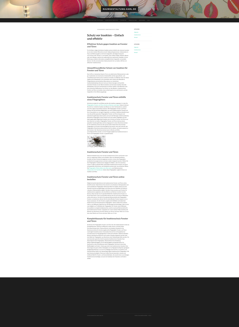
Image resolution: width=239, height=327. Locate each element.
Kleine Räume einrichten (111, 20)
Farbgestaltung (133, 20)
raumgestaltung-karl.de (119, 9)
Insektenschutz (137, 34)
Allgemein (136, 32)
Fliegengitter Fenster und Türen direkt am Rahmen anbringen (103, 105)
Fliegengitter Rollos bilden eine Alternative (100, 168)
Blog (149, 20)
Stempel (136, 37)
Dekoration (123, 20)
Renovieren (142, 20)
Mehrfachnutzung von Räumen (95, 20)
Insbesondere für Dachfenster (95, 170)
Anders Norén (143, 315)
